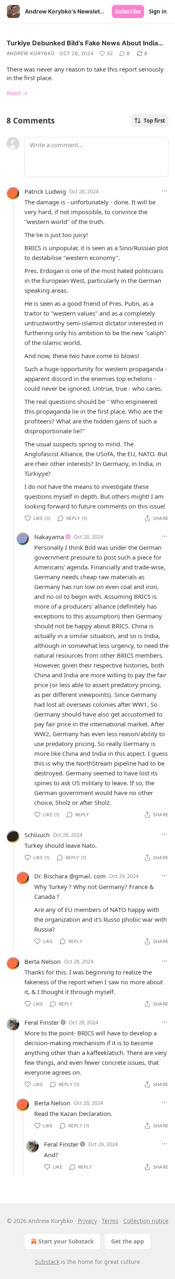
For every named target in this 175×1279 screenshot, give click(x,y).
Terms (110, 1221)
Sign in (158, 11)
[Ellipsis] (164, 190)
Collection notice (145, 1221)
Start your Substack (66, 1241)
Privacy (87, 1221)
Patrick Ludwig (45, 191)
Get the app (127, 1241)
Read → (17, 93)
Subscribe (128, 11)
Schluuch (37, 835)
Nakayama (49, 537)
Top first (154, 120)
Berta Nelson (42, 961)
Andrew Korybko (31, 53)
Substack (47, 1262)
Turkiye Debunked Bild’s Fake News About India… (85, 43)
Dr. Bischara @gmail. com (70, 876)
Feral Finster (41, 1022)
